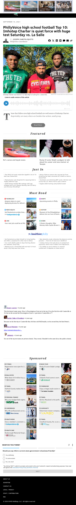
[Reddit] (60, 41)
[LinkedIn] (56, 41)
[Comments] (64, 41)
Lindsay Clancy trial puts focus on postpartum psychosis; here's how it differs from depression (54, 243)
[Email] (67, 41)
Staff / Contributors (11, 493)
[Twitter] (53, 41)
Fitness (8, 364)
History (44, 210)
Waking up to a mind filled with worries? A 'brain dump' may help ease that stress (20, 247)
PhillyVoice (5, 15)
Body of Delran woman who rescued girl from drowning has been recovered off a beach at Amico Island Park (55, 176)
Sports (16, 15)
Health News (10, 419)
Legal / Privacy (8, 490)
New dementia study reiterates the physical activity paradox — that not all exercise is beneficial (55, 240)
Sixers (43, 221)
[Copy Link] (71, 41)
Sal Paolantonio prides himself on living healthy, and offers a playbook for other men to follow (19, 240)
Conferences (10, 408)
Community (45, 408)
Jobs (7, 221)
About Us (6, 479)
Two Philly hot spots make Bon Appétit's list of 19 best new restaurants (20, 175)
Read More (38, 125)
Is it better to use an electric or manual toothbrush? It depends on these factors (52, 247)
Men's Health (10, 210)
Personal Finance (12, 397)
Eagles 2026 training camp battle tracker (53, 184)
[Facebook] (49, 41)
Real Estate (10, 375)
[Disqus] (38, 278)
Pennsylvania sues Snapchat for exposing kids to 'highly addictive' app (20, 180)
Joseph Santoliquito (23, 39)
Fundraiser (45, 386)
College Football (30, 46)
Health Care (10, 430)
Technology (10, 199)
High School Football (15, 46)
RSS (4, 497)
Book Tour (44, 364)
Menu (72, 15)
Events (43, 199)
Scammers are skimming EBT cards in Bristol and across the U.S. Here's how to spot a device (55, 180)
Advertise (6, 482)
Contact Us (7, 486)
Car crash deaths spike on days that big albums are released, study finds (19, 243)
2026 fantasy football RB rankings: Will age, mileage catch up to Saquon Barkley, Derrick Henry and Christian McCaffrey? (20, 185)
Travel (43, 375)
